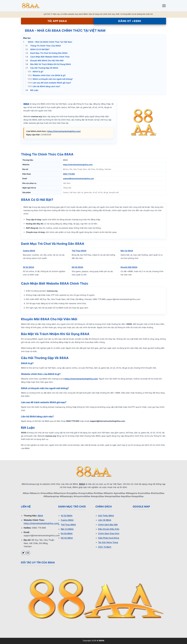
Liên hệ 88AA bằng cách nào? (44, 86)
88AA (40, 515)
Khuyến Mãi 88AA (129, 267)
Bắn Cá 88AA (127, 250)
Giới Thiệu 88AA (106, 515)
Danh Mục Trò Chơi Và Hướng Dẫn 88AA (46, 53)
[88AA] (33, 6)
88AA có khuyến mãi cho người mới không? (50, 79)
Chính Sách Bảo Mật (108, 524)
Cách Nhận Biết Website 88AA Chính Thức (47, 57)
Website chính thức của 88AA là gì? (47, 75)
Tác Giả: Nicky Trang (108, 542)
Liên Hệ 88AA (104, 520)
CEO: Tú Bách (104, 547)
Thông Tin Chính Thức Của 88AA (43, 45)
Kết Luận (31, 90)
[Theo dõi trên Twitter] (23, 553)
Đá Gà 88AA (67, 533)
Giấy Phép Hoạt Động (108, 538)
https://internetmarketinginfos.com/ (64, 131)
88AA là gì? (35, 71)
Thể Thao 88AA (79, 250)
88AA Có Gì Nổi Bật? (37, 49)
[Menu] (164, 6)
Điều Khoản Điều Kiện (108, 529)
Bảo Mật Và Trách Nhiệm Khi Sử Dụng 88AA (48, 64)
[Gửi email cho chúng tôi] (28, 553)
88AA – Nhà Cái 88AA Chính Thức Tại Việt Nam (47, 42)
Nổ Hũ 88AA (77, 267)
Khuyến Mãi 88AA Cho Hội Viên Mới (44, 60)
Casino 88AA (29, 250)
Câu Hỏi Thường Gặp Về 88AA (41, 68)
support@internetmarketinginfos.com (78, 178)
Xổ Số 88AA (28, 267)
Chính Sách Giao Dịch (108, 533)
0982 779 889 (69, 174)
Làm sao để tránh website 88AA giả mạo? (49, 83)
